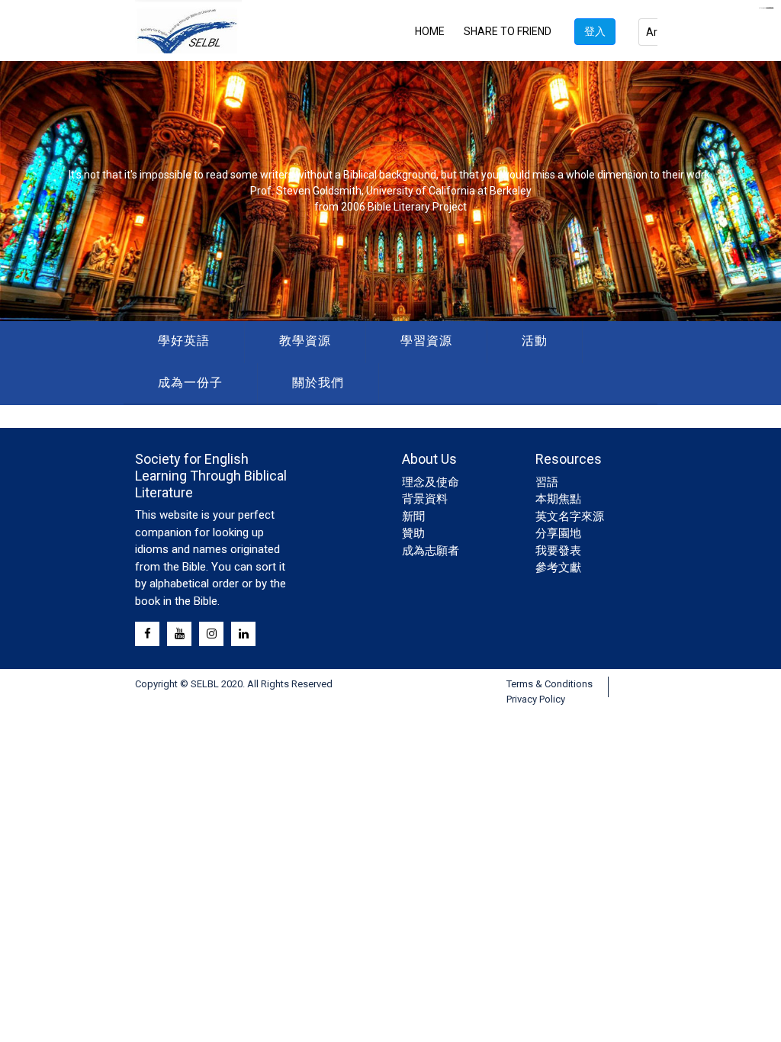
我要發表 (558, 551)
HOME (430, 31)
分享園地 (558, 533)
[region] (390, 191)
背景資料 (425, 499)
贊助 (413, 533)
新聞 (413, 516)
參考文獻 (558, 567)
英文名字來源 (569, 516)
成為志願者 (430, 551)
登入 (595, 31)
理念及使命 (430, 482)
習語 (546, 482)
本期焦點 (558, 499)
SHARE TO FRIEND (507, 31)
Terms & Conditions (549, 684)
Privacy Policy (535, 699)
